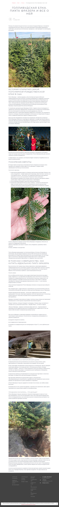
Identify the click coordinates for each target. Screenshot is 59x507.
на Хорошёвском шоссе (34, 493)
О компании (14, 478)
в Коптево (33, 496)
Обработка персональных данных (15, 481)
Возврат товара (24, 481)
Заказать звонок (46, 478)
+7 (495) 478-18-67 (47, 476)
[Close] (56, 504)
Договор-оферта (15, 484)
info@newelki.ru (45, 482)
